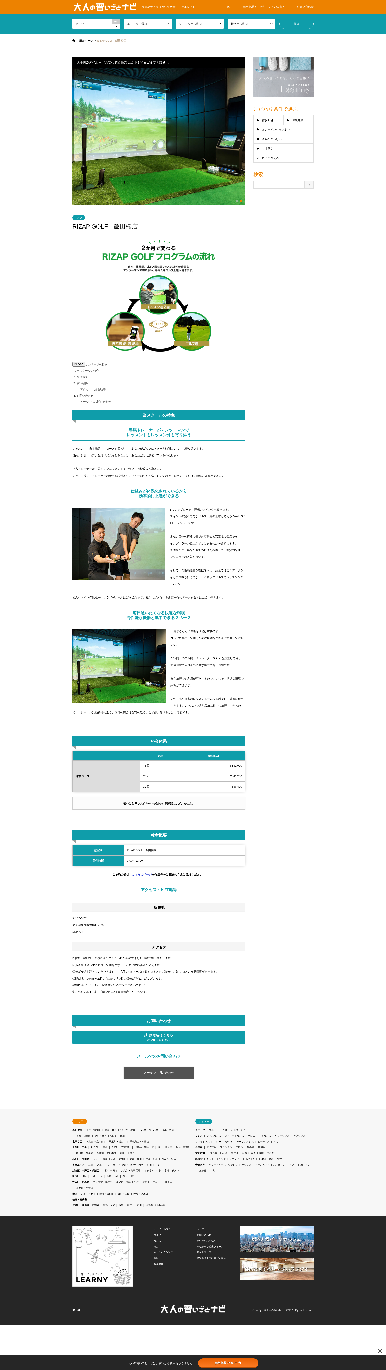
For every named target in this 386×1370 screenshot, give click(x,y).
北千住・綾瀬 (127, 1130)
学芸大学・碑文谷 (102, 1182)
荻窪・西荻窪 (79, 1199)
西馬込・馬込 (168, 1159)
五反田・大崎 (100, 1159)
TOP (229, 7)
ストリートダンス (234, 1135)
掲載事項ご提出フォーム (210, 1246)
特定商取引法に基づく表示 (211, 1258)
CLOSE (78, 364)
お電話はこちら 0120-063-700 (160, 1037)
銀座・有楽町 (183, 1147)
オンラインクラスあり (276, 129)
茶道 (253, 1153)
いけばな (214, 1153)
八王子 (100, 1164)
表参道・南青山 (84, 1187)
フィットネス (202, 1141)
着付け (234, 1153)
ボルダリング (238, 1130)
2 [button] (241, 201)
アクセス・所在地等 (93, 389)
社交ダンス (299, 1135)
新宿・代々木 (172, 1170)
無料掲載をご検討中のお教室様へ (264, 7)
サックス (246, 1164)
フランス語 (226, 1147)
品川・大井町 (118, 1159)
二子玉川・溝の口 (116, 1141)
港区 (74, 1193)
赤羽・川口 (128, 1176)
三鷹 (90, 1164)
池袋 (121, 1205)
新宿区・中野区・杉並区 (85, 1170)
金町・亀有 (100, 1135)
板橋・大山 (113, 1176)
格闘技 (199, 1159)
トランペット (262, 1164)
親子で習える (270, 158)
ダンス (199, 1135)
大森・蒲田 (136, 1159)
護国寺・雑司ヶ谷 (155, 1205)
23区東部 (77, 1130)
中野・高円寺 (110, 1170)
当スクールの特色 (88, 370)
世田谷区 (77, 1141)
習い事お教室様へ (206, 1240)
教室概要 (82, 383)
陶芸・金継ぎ (266, 1153)
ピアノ (293, 1164)
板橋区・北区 (79, 1176)
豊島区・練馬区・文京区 (85, 1205)
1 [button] (237, 201)
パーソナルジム (245, 1141)
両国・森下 (111, 1130)
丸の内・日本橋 (99, 1147)
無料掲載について (226, 1363)
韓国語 (261, 1147)
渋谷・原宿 (140, 1182)
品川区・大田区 (80, 1159)
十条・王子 (97, 1176)
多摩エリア (78, 1164)
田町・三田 (124, 1193)
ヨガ (275, 1141)
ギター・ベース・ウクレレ (223, 1164)
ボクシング (251, 1159)
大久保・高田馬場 (130, 1170)
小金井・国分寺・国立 (131, 1164)
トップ (200, 1229)
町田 (149, 1164)
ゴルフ (78, 217)
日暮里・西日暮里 (148, 1130)
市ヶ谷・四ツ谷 (152, 1170)
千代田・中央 (79, 1147)
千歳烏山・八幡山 (139, 1141)
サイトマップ (204, 1252)
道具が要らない (272, 139)
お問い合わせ (305, 7)
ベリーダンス (282, 1135)
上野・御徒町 (93, 1130)
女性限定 (267, 148)
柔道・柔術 (267, 1159)
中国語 (239, 1147)
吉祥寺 (111, 1164)
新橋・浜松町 (106, 1193)
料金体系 (82, 377)
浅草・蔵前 (168, 1130)
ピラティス (264, 1141)
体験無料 (297, 120)
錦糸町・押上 (117, 1135)
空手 (279, 1159)
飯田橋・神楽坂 (84, 1153)
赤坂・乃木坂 (140, 1193)
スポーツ (200, 1130)
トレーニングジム (223, 1141)
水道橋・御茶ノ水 (144, 1147)
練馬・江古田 (134, 1205)
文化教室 (200, 1153)
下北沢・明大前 (94, 1141)
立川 (158, 1164)
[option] (158, 136)
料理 (224, 1153)
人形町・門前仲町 (121, 1147)
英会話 (250, 1147)
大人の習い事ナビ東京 (278, 1310)
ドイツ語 (211, 1147)
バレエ (251, 1135)
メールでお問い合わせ (159, 1072)
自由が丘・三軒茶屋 (161, 1182)
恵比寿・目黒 (123, 1182)
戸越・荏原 (152, 1159)
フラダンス (265, 1135)
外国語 (199, 1147)
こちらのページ (142, 874)
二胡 (212, 1170)
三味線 (202, 1170)
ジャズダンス (213, 1135)
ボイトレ (305, 1164)
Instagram (78, 1310)
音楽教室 (200, 1164)
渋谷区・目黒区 (80, 1182)
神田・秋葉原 (165, 1147)
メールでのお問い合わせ (95, 401)
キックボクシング (216, 1159)
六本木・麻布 (88, 1193)
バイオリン (279, 1164)
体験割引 (267, 120)
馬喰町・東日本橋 (106, 1153)
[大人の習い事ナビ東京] (193, 1312)
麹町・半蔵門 (127, 1153)
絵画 (244, 1153)
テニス (223, 1130)
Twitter (73, 1310)
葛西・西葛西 (83, 1135)
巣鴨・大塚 (109, 1205)
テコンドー (236, 1159)
